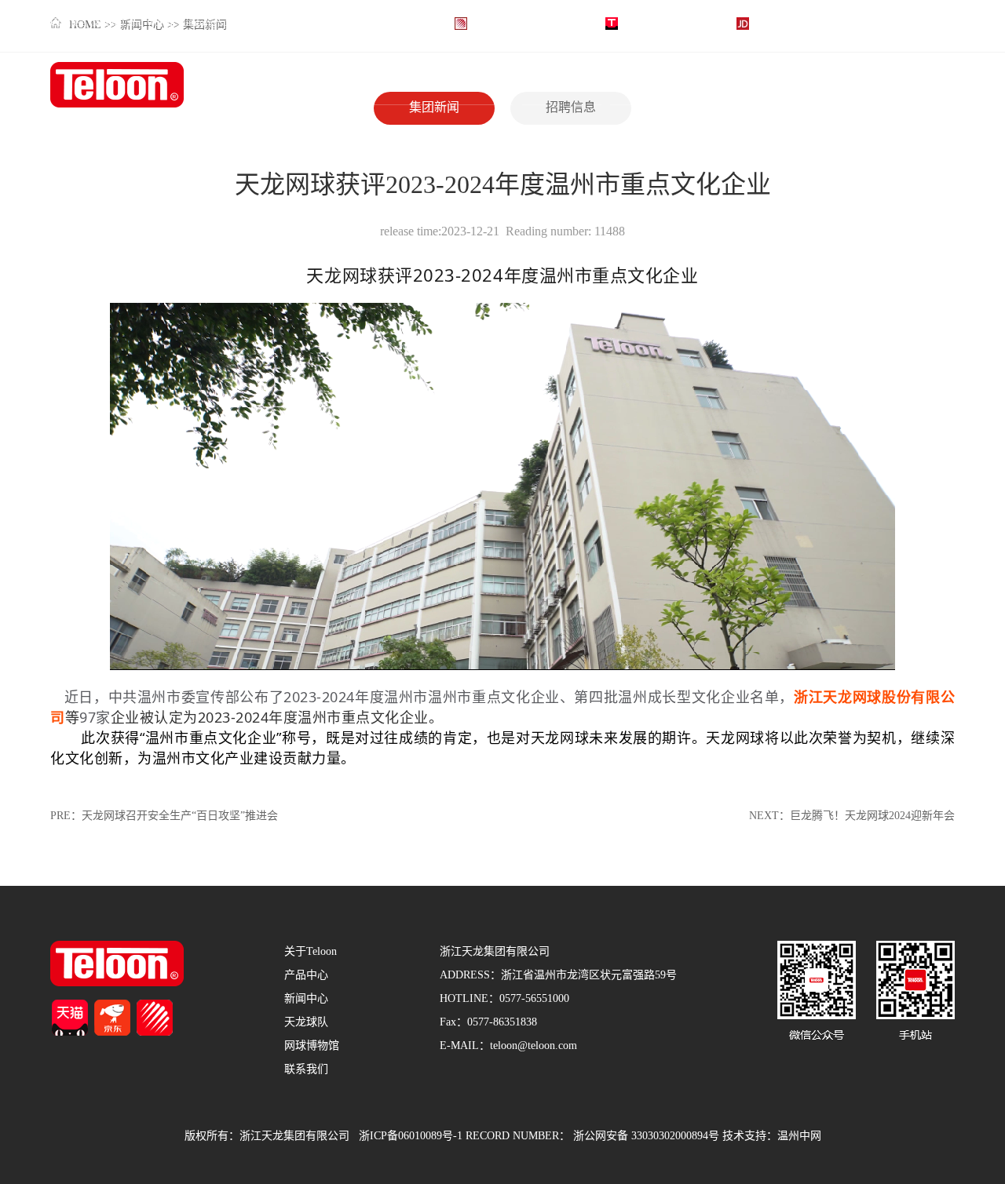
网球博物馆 (819, 85)
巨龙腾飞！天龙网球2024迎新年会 (872, 816)
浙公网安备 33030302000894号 (646, 1136)
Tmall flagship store (666, 23)
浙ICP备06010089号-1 (410, 1136)
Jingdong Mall (785, 23)
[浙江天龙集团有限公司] (117, 86)
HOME (364, 85)
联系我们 (900, 85)
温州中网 (799, 1136)
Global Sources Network (525, 23)
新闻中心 (635, 85)
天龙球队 (724, 85)
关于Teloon (463, 85)
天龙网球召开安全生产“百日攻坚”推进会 (180, 816)
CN (933, 23)
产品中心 (547, 85)
